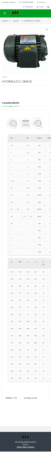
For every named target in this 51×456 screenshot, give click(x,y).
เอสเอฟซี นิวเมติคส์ (8, 2)
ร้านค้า (41, 7)
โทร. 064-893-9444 (26, 2)
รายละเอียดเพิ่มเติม (10, 103)
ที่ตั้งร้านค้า (29, 7)
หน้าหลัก (5, 21)
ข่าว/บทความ (41, 2)
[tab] (10, 104)
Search (47, 13)
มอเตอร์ (16, 21)
